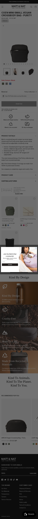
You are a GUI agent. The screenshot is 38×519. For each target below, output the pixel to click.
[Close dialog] (36, 248)
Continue (10, 264)
